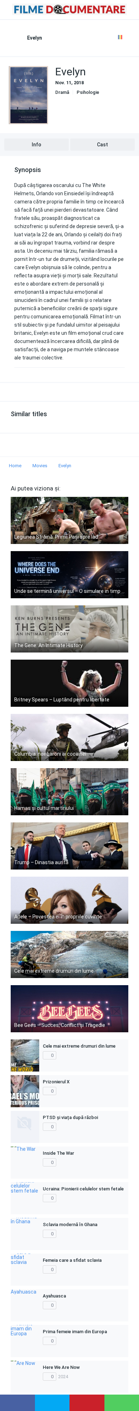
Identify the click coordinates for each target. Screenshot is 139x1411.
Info (36, 144)
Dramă (62, 92)
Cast (102, 144)
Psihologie (88, 92)
